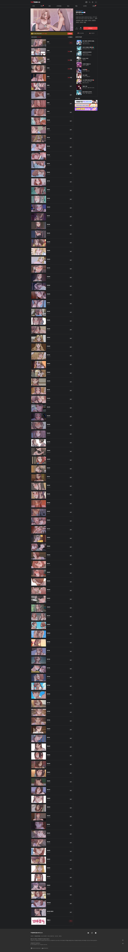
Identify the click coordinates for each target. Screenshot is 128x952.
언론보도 (60, 936)
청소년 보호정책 (44, 936)
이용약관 (32, 936)
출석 (86, 2)
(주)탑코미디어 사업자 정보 (35, 943)
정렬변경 (70, 37)
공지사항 (56, 936)
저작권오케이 (46, 948)
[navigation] (34, 6)
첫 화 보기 (90, 28)
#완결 (85, 22)
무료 (71, 42)
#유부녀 (89, 20)
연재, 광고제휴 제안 (50, 936)
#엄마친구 (94, 20)
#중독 (82, 20)
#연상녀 (77, 22)
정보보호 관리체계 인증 (36, 948)
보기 (71, 86)
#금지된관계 (78, 20)
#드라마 (81, 22)
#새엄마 (86, 20)
